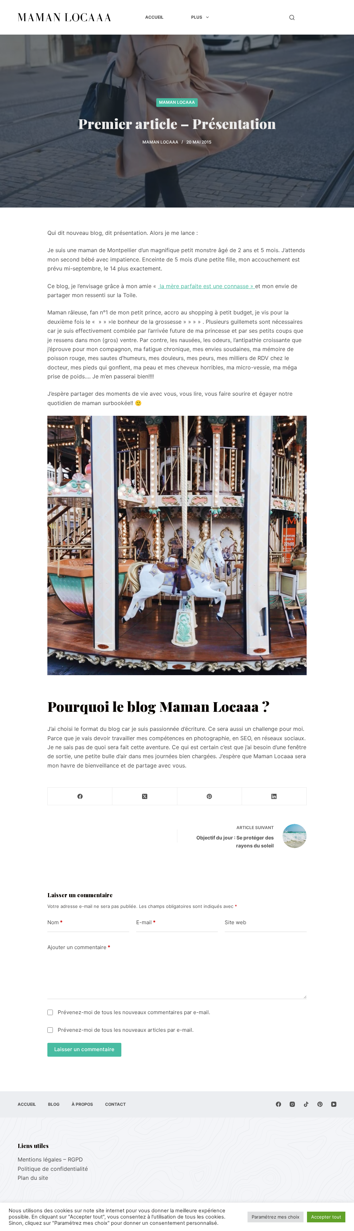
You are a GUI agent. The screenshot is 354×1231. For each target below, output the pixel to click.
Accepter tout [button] (326, 1217)
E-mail (146, 922)
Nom (55, 922)
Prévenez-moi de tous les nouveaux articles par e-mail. (126, 1030)
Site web (235, 922)
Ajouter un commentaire (78, 947)
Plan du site (33, 1177)
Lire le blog (318, 17)
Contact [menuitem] (115, 1104)
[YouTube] (333, 1104)
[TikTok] (306, 1104)
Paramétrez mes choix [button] (275, 1217)
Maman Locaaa (177, 102)
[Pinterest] (209, 796)
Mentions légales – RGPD (50, 1159)
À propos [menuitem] (82, 1104)
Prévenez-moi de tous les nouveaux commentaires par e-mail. (134, 1012)
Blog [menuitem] (53, 1104)
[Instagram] (292, 1104)
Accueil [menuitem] (154, 17)
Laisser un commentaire (84, 1049)
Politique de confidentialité (53, 1168)
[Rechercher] (292, 17)
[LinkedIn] (274, 796)
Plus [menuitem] (196, 17)
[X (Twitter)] (144, 796)
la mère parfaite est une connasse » (206, 286)
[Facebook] (80, 796)
